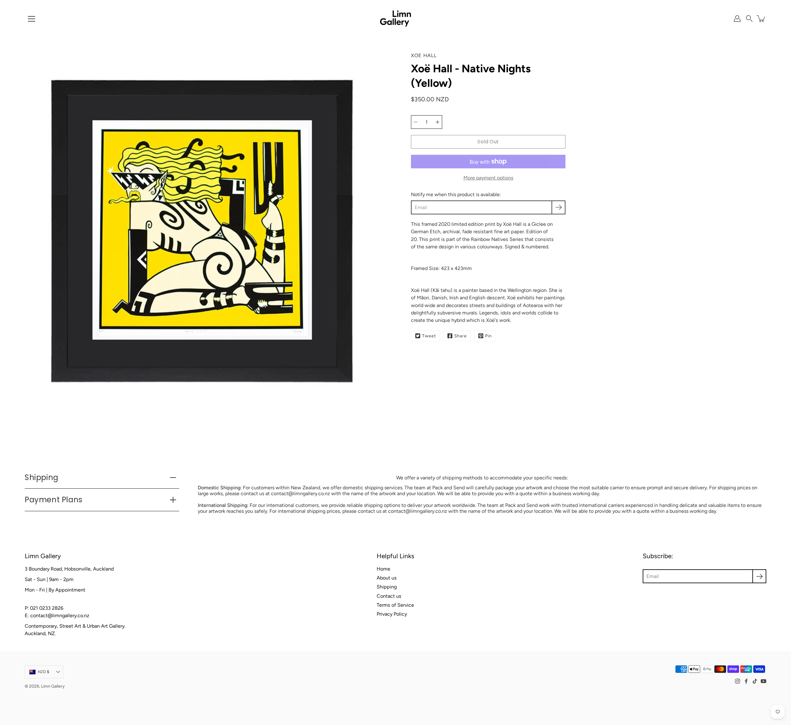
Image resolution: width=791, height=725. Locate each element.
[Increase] (437, 122)
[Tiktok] (755, 681)
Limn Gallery (53, 686)
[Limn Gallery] (395, 18)
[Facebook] (746, 681)
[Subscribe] (558, 207)
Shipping (41, 477)
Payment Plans (53, 500)
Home (383, 569)
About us (387, 578)
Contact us (389, 596)
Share (460, 335)
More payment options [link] (488, 178)
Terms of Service (395, 605)
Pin (488, 335)
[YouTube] (763, 681)
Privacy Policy (392, 614)
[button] (749, 18)
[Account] (737, 18)
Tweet (429, 335)
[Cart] (761, 18)
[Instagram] (737, 681)
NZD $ (43, 672)
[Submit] (759, 576)
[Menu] (31, 18)
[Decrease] (415, 122)
